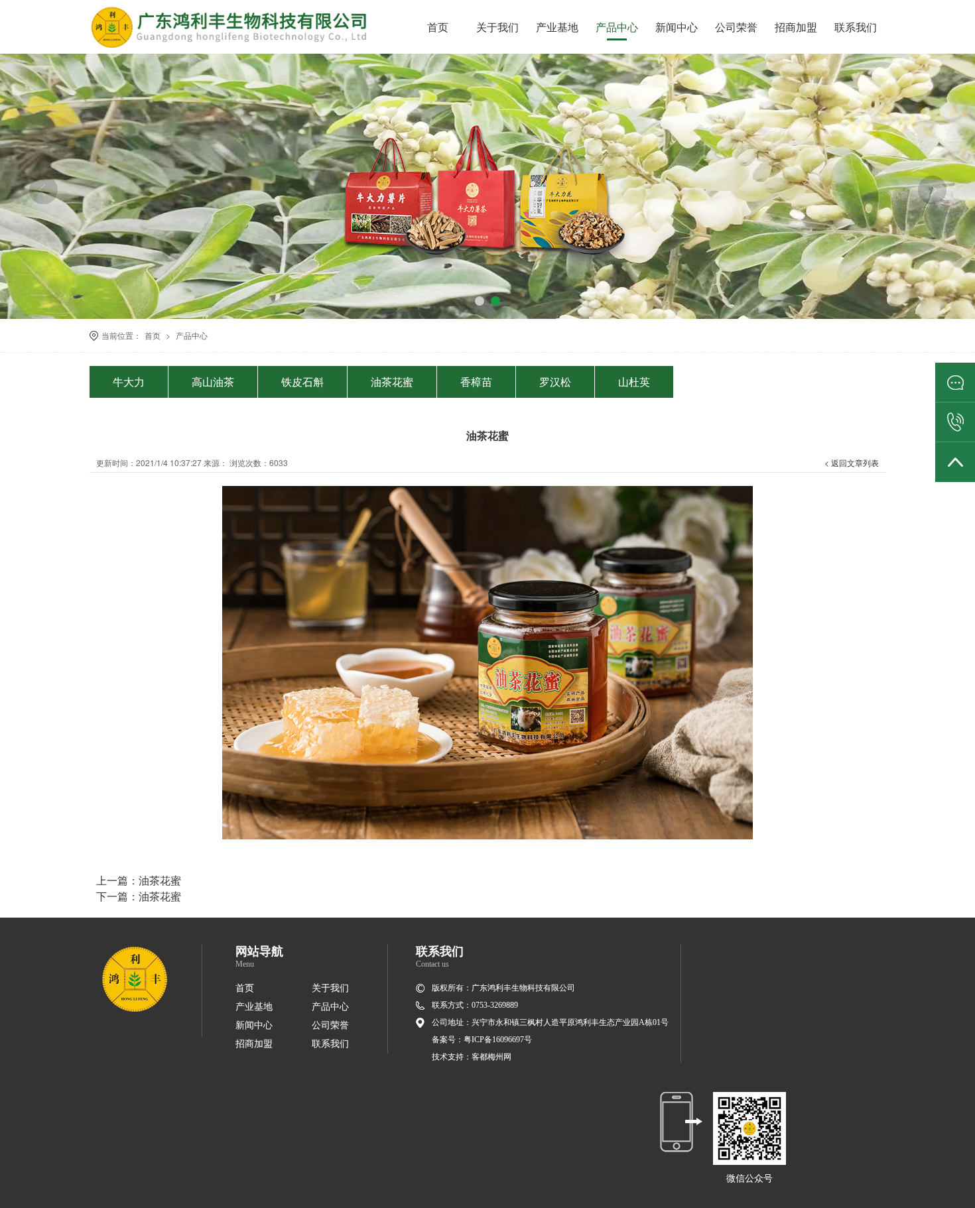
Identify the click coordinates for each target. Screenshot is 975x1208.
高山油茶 (213, 381)
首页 (437, 26)
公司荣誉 (736, 26)
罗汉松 (555, 381)
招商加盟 (796, 26)
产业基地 (557, 26)
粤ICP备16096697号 (498, 1039)
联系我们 (855, 26)
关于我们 (497, 26)
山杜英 (634, 381)
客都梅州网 (491, 1056)
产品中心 (617, 26)
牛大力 (129, 381)
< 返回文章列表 (851, 462)
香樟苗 (476, 381)
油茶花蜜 (392, 381)
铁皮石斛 (302, 381)
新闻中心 (676, 26)
